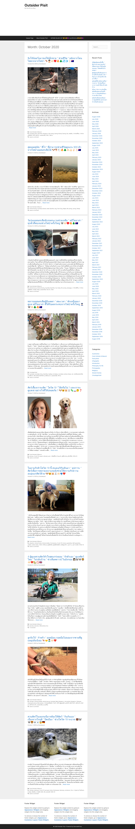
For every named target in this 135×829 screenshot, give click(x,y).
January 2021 (96, 269)
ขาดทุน (29, 792)
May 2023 (95, 203)
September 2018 (97, 336)
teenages (69, 288)
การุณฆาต (76, 790)
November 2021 (97, 245)
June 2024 (95, 176)
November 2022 (97, 217)
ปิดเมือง (34, 792)
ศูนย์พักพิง (50, 544)
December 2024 (97, 162)
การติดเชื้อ (53, 456)
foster (64, 543)
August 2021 (96, 253)
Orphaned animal (32, 703)
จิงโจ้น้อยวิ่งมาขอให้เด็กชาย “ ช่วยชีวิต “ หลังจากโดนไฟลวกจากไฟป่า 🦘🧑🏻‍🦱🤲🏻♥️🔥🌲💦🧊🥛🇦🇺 (55, 59)
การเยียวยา (30, 375)
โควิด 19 (75, 456)
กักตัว (40, 544)
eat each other (49, 790)
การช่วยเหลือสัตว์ (48, 703)
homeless (55, 374)
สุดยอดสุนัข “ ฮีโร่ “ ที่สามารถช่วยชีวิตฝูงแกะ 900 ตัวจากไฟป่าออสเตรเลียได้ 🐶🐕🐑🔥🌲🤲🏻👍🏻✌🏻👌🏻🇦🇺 (54, 148)
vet (72, 374)
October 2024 (96, 167)
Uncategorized (33, 372)
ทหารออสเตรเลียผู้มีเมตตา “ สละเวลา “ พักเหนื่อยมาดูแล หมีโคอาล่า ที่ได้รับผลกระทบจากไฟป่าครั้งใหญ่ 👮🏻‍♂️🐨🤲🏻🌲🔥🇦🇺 (55, 304)
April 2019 (95, 320)
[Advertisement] (67, 24)
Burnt (36, 133)
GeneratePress (77, 826)
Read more (32, 127)
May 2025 (95, 152)
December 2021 (97, 243)
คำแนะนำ (58, 456)
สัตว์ (42, 792)
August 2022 (96, 224)
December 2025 (97, 136)
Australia (31, 133)
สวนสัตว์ (38, 792)
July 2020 (95, 284)
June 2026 (95, 121)
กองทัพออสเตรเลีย (78, 374)
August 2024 (96, 172)
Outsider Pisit (36, 5)
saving (74, 208)
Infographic (95, 361)
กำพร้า (54, 703)
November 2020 (97, 274)
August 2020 (96, 281)
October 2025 (96, 140)
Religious (95, 370)
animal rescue (33, 288)
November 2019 (97, 303)
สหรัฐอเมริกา (64, 544)
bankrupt (36, 790)
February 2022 (96, 238)
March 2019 (96, 322)
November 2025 (97, 138)
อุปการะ (70, 544)
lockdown (67, 790)
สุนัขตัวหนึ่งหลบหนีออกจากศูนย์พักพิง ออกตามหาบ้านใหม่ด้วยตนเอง (99, 100)
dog (56, 208)
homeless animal (63, 374)
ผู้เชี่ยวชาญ (64, 456)
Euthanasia (56, 790)
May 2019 (95, 317)
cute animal (67, 701)
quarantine (69, 543)
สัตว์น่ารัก (78, 703)
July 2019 (95, 312)
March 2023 (96, 207)
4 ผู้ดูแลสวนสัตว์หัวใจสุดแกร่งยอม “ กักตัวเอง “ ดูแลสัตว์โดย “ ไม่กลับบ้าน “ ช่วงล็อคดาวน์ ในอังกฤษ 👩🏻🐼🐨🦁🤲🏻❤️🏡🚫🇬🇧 (56, 559)
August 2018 (96, 339)
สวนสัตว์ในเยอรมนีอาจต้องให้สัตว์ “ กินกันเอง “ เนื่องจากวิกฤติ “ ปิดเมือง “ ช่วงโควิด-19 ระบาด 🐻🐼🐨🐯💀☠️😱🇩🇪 (55, 719)
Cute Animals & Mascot (35, 132)
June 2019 (95, 315)
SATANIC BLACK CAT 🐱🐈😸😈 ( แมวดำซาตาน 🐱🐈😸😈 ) (67, 38)
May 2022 (95, 231)
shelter (29, 544)
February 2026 (96, 131)
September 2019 (97, 308)
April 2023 (95, 205)
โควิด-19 (81, 544)
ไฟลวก (51, 135)
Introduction (96, 363)
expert (41, 456)
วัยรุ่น (38, 289)
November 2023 (97, 191)
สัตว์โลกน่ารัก (33, 704)
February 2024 (96, 183)
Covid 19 (36, 456)
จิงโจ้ (34, 135)
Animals (31, 790)
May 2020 (95, 288)
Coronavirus (53, 543)
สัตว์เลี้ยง (70, 456)
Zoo (47, 626)
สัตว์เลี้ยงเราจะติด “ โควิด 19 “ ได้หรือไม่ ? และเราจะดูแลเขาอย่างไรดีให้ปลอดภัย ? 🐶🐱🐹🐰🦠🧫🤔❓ (55, 389)
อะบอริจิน (45, 704)
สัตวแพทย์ (36, 375)
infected (45, 456)
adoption (31, 543)
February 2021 (96, 267)
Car (56, 288)
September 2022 (97, 222)
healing (50, 374)
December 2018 (97, 329)
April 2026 (95, 126)
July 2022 (95, 226)
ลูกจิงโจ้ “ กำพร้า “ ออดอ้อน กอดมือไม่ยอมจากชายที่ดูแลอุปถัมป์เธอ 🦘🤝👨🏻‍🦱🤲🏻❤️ (55, 639)
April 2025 (95, 155)
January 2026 (96, 133)
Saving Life (65, 133)
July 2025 (95, 148)
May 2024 (95, 179)
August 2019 (96, 310)
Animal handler (38, 701)
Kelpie (64, 208)
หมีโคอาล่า (48, 375)
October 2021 (96, 248)
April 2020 (95, 291)
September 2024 (97, 169)
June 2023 (95, 200)
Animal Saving (33, 208)
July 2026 (95, 119)
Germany (62, 790)
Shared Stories (96, 373)
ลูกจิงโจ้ (67, 703)
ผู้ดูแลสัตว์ (62, 703)
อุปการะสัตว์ (75, 544)
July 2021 (95, 255)
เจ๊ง (44, 792)
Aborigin (31, 701)
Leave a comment (34, 137)
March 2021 (95, 265)
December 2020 (97, 272)
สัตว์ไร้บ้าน (42, 375)
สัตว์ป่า (37, 135)
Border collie (45, 208)
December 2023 (97, 188)
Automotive (95, 354)
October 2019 (96, 305)
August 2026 (96, 117)
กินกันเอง (81, 790)
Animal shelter (46, 543)
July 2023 (95, 198)
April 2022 (95, 234)
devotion (36, 626)
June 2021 (95, 257)
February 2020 (96, 296)
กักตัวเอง (45, 544)
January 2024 (96, 186)
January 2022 (96, 241)
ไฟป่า (47, 135)
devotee (31, 626)
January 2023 (96, 212)
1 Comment (32, 627)
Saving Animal (58, 133)
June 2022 (95, 229)
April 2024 (95, 181)
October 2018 (96, 334)
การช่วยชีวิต (76, 133)
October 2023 (96, 193)
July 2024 (95, 174)
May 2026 (95, 124)
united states (35, 544)
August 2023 (96, 195)
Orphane (79, 701)
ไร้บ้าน (59, 375)
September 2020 (97, 279)
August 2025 (96, 145)
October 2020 (96, 277)
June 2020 (95, 286)
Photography (96, 368)
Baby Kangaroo (60, 701)
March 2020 (96, 293)
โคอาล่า (48, 289)
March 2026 (96, 129)
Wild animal (42, 626)
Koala (59, 288)
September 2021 (97, 250)
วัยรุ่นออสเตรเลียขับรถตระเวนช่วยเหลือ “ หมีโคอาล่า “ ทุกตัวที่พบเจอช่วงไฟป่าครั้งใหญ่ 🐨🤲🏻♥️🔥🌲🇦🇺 (55, 222)
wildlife (70, 133)
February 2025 (96, 157)
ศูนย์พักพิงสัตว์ (56, 544)
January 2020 (96, 298)
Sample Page (29, 38)
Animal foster (38, 543)
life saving (51, 133)
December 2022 (97, 214)
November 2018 (97, 331)
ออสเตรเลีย (42, 135)
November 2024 (97, 164)
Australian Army (39, 374)
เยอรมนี (48, 792)
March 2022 (96, 236)
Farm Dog (59, 208)
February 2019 (96, 324)
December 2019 (97, 300)
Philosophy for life (97, 366)
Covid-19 (59, 543)
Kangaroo (45, 133)
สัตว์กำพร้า (72, 703)
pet (49, 456)
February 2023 (96, 210)
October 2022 (96, 219)
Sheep (78, 208)
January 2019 (96, 327)
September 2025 (97, 143)
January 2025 (96, 160)
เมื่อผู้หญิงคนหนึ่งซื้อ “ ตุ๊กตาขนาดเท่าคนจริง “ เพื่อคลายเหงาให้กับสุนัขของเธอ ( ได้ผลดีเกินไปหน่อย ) (99, 66)
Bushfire (40, 133)
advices (31, 456)
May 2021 (95, 260)
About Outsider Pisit (42, 38)
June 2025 (95, 150)
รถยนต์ (34, 289)
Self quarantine (76, 543)
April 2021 (95, 262)
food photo (95, 358)
